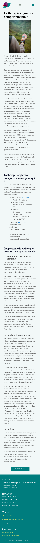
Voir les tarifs (20, 469)
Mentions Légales (7, 532)
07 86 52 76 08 (7, 516)
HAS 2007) (26, 197)
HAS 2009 (22, 222)
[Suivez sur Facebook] (7, 523)
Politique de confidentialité (10, 535)
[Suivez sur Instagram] (3, 523)
